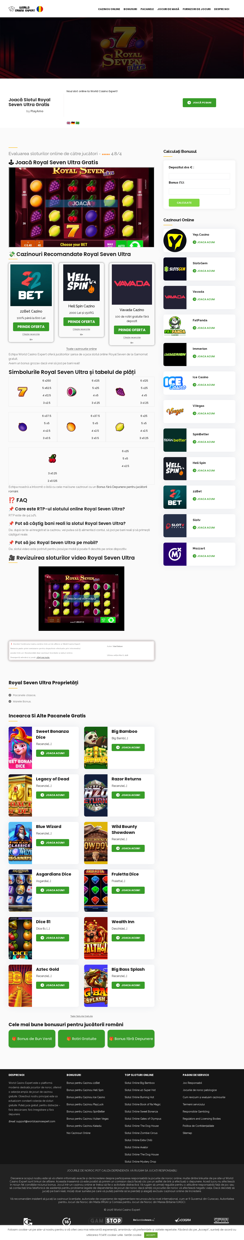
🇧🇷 (77, 123)
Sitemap (187, 1133)
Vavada (198, 291)
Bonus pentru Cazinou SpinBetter (86, 1111)
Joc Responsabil (192, 1082)
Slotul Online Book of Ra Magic (143, 1104)
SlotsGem (200, 263)
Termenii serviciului (194, 1104)
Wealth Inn (123, 922)
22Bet (197, 491)
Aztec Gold (47, 969)
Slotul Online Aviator (136, 1147)
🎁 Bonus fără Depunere (131, 1038)
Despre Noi (221, 9)
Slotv (196, 520)
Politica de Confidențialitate (198, 1125)
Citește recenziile (31, 334)
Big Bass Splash (128, 969)
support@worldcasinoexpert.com (35, 1121)
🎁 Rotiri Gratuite (81, 1038)
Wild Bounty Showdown (124, 829)
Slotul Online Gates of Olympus (143, 1118)
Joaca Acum (206, 242)
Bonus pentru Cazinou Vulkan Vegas (88, 1118)
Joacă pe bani (202, 102)
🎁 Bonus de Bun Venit (32, 1038)
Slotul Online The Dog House (142, 1125)
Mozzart (199, 548)
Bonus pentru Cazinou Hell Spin (85, 1090)
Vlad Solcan (118, 646)
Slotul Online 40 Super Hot (140, 1090)
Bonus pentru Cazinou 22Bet (83, 1082)
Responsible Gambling (196, 1111)
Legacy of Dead (52, 779)
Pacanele (147, 9)
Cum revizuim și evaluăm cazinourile (204, 1097)
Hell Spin (199, 463)
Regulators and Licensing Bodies (202, 1118)
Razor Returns (126, 779)
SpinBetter (201, 434)
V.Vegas (198, 406)
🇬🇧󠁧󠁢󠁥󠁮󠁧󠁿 (68, 123)
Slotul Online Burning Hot (139, 1097)
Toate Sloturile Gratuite (81, 1016)
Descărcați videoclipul (81, 599)
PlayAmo (37, 111)
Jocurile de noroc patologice (200, 1090)
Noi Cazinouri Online (78, 1133)
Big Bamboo (124, 731)
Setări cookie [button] (132, 1235)
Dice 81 (43, 922)
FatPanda (200, 320)
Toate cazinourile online (81, 348)
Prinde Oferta (31, 326)
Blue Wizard (48, 826)
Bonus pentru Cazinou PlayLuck (85, 1104)
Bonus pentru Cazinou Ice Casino (86, 1097)
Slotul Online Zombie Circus (141, 1133)
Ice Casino (200, 377)
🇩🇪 (73, 123)
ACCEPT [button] (150, 1235)
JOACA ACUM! (55, 753)
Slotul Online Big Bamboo (140, 1082)
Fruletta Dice (125, 874)
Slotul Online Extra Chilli (138, 1140)
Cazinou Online (109, 9)
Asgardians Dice (53, 874)
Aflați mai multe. (43, 657)
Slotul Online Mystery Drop (140, 1161)
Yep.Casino (201, 234)
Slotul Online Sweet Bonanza (141, 1111)
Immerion (200, 348)
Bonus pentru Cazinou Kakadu (84, 1125)
